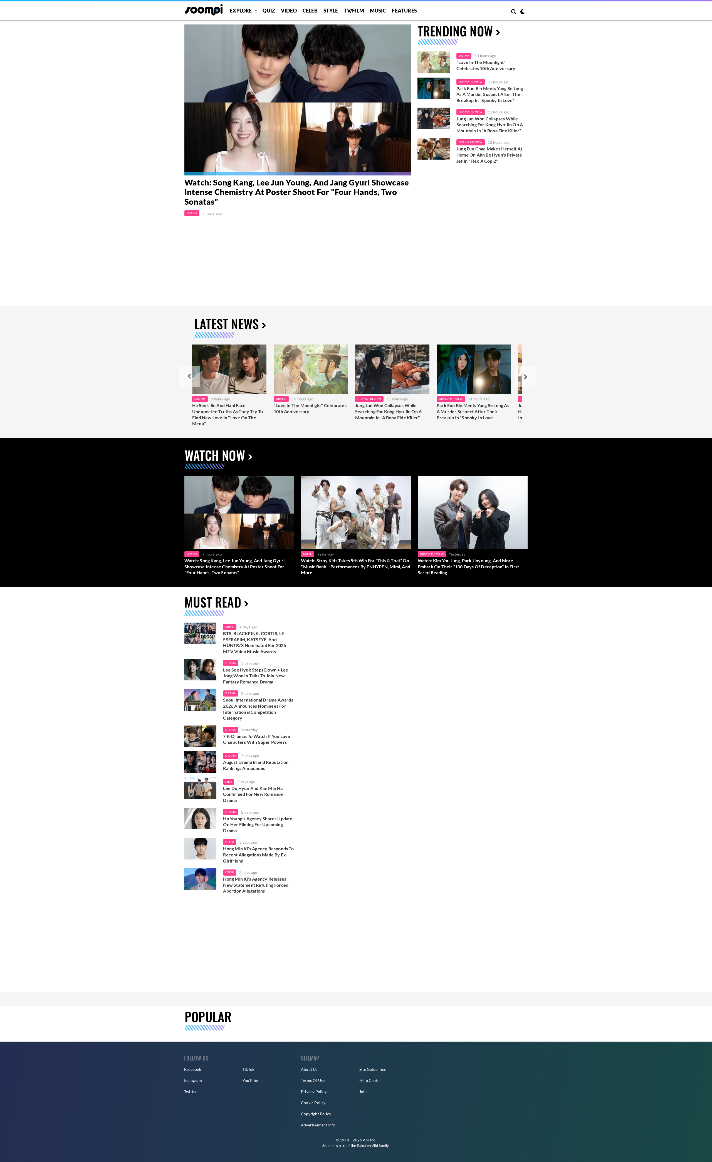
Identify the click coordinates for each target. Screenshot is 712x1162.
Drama (192, 213)
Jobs (363, 1091)
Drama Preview (471, 81)
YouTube (250, 1080)
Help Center (370, 1080)
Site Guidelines (372, 1069)
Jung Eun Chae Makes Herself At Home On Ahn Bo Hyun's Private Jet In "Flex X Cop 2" (489, 154)
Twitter (190, 1091)
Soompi (200, 398)
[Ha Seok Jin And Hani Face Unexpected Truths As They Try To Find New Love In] (229, 369)
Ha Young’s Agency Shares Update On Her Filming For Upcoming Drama (257, 824)
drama (230, 663)
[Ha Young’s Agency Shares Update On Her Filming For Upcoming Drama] (200, 818)
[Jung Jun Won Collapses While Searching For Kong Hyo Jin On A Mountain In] (392, 369)
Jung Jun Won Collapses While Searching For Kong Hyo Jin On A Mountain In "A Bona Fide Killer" (489, 124)
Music (378, 11)
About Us (309, 1069)
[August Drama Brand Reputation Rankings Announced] (200, 762)
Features (404, 11)
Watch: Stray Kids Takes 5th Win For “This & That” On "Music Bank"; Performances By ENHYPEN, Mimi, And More (355, 566)
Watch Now (215, 455)
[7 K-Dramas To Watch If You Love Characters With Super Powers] (200, 736)
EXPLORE (241, 11)
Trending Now (455, 30)
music (229, 626)
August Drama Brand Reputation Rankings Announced (255, 765)
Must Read (212, 602)
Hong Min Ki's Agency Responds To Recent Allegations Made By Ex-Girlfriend (258, 854)
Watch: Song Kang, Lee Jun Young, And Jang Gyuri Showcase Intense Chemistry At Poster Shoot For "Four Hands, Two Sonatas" (296, 192)
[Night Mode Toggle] (522, 12)
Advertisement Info (318, 1125)
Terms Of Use (313, 1080)
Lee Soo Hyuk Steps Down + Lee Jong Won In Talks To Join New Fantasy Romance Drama (255, 675)
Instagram (193, 1080)
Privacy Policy (314, 1091)
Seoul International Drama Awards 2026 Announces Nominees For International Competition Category (258, 708)
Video (289, 11)
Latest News (226, 323)
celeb (229, 842)
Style (330, 11)
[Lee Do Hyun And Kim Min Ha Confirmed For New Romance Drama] (200, 788)
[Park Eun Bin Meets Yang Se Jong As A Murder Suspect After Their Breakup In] (474, 369)
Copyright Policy (316, 1113)
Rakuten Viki (367, 1145)
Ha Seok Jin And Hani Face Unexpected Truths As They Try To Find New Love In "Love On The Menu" (227, 414)
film (228, 781)
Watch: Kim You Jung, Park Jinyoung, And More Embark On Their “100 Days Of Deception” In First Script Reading (468, 566)
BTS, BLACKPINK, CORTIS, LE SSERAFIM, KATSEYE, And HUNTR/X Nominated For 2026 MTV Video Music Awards (254, 642)
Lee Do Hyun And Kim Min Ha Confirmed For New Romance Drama (253, 794)
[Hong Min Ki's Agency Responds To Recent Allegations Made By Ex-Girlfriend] (200, 848)
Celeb (310, 11)
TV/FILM (354, 11)
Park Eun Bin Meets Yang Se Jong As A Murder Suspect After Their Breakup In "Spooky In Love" (489, 94)
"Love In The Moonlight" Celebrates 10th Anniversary (485, 65)
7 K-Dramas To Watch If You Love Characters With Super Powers (256, 739)
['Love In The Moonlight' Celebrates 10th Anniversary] (433, 62)
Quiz (269, 11)
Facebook (192, 1069)
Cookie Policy (313, 1102)
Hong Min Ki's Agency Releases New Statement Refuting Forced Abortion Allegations (255, 884)
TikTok (248, 1069)
